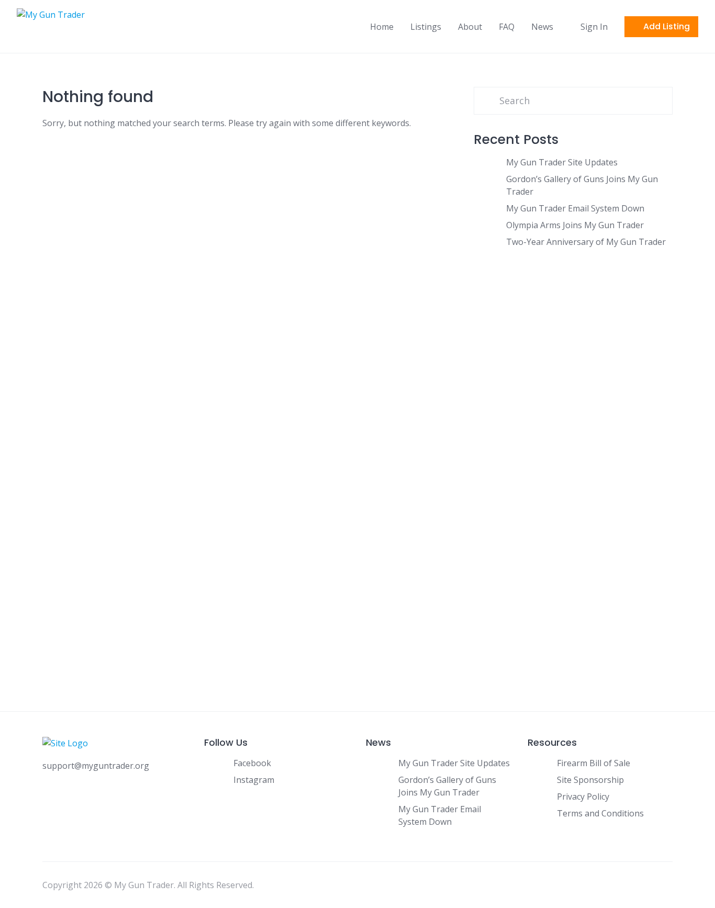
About (470, 26)
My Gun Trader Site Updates (562, 162)
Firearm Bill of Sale (593, 763)
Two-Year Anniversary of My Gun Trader (586, 242)
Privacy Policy (583, 796)
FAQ (507, 26)
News (542, 26)
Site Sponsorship (590, 780)
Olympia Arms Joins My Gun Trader (575, 225)
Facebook (252, 763)
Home (382, 26)
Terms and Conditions (600, 813)
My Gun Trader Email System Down (575, 208)
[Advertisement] (573, 369)
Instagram (253, 780)
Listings (425, 26)
